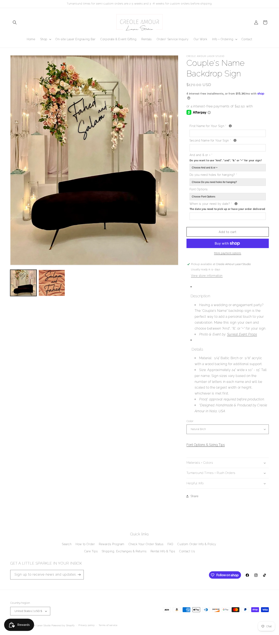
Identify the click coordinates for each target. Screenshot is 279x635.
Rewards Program (111, 544)
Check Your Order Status (146, 544)
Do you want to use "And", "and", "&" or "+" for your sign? (226, 160)
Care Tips (91, 551)
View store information (207, 275)
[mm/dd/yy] (236, 203)
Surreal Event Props (242, 334)
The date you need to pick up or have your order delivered (227, 209)
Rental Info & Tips (163, 551)
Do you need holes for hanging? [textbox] (213, 174)
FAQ (170, 544)
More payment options (227, 253)
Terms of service (108, 625)
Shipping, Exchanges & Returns (124, 551)
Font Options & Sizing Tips (205, 445)
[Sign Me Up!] (79, 574)
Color (189, 421)
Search (67, 544)
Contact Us (187, 551)
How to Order (85, 544)
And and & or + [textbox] (226, 157)
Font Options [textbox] (199, 189)
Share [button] (195, 496)
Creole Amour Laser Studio (35, 625)
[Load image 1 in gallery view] (23, 283)
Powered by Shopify (63, 625)
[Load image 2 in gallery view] (52, 283)
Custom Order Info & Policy (196, 544)
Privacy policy (86, 625)
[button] (14, 22)
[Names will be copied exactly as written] (230, 125)
